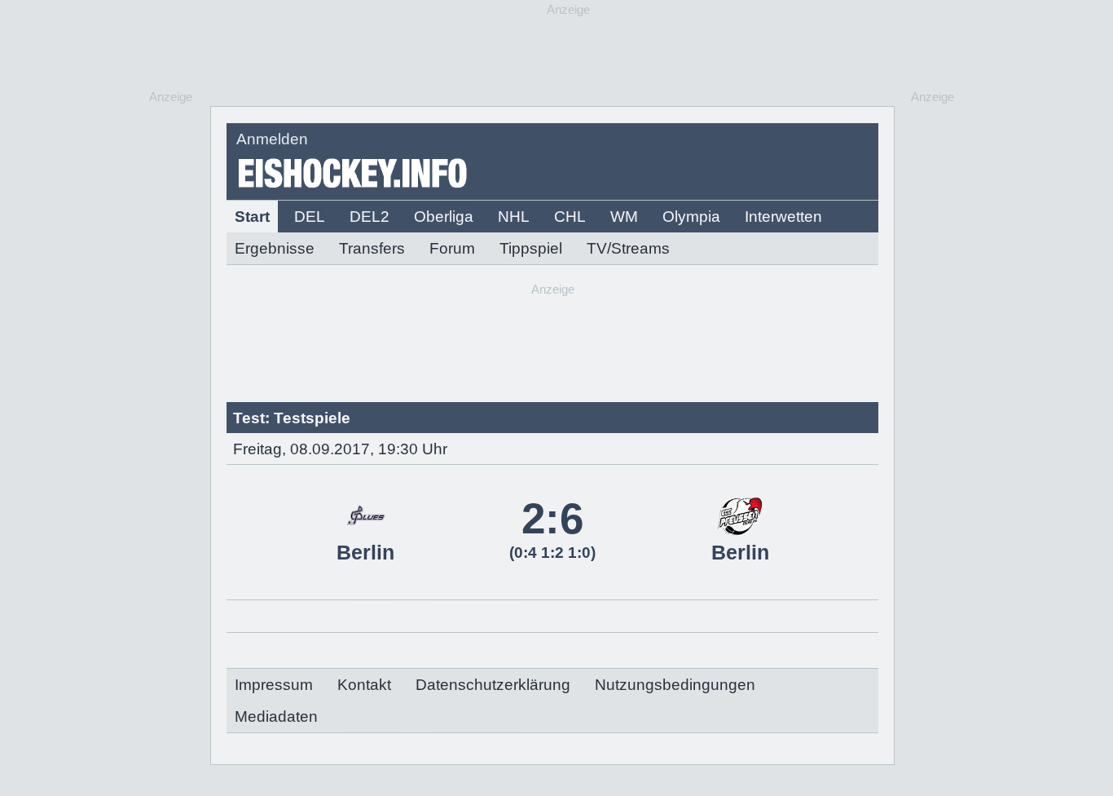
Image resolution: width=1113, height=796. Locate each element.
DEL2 (369, 216)
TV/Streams (628, 248)
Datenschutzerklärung (493, 684)
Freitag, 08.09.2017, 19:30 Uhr (340, 449)
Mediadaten (276, 716)
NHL (514, 216)
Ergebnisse (275, 248)
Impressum (274, 684)
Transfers (372, 248)
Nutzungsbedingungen (675, 684)
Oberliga (443, 216)
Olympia (691, 216)
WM (624, 216)
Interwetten (783, 216)
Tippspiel (530, 248)
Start (252, 216)
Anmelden (272, 139)
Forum (452, 248)
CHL (570, 216)
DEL (309, 216)
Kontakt (364, 684)
